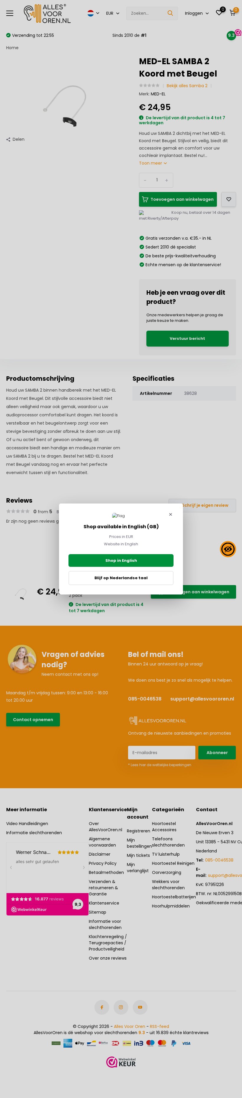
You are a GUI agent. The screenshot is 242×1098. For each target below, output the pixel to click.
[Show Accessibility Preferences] (228, 549)
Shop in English (121, 560)
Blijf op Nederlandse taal (121, 578)
